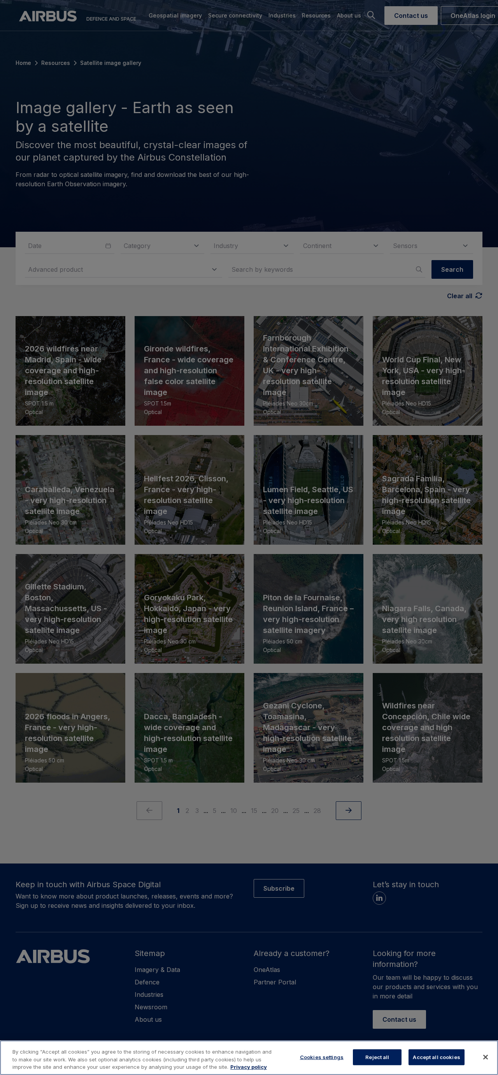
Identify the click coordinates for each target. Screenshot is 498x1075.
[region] (249, 1057)
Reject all (377, 1057)
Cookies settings (322, 1057)
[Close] (485, 1057)
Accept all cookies (436, 1057)
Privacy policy (248, 1067)
